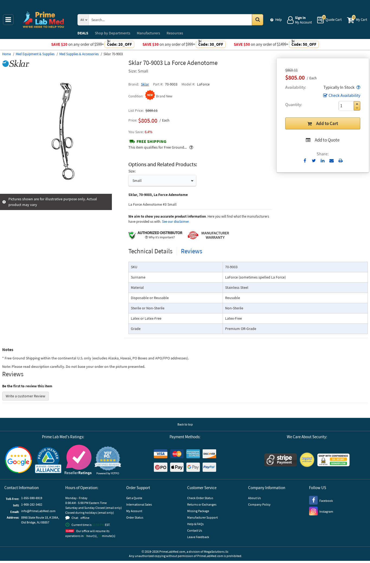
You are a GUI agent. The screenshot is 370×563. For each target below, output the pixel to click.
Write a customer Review (25, 396)
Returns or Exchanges (201, 504)
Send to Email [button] (332, 161)
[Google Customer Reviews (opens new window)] (18, 460)
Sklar (145, 84)
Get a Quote (134, 498)
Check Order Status (200, 498)
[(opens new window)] (63, 190)
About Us (254, 498)
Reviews (191, 251)
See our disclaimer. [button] (176, 221)
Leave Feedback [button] (198, 537)
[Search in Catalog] (257, 19)
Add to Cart (327, 123)
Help (278, 19)
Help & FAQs (195, 524)
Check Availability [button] (344, 95)
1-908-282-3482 (31, 504)
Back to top (185, 424)
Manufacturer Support (202, 517)
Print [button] (340, 160)
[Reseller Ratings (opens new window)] (78, 460)
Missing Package (198, 511)
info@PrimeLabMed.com (38, 511)
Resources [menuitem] (175, 33)
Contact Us (194, 530)
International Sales (139, 504)
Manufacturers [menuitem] (148, 33)
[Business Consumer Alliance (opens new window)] (48, 460)
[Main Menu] (8, 19)
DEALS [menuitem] (82, 33)
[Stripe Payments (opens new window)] (280, 460)
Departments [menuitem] (112, 33)
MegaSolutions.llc (216, 551)
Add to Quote (327, 140)
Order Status (134, 517)
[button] (357, 87)
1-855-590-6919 (31, 498)
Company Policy (259, 504)
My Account (134, 511)
